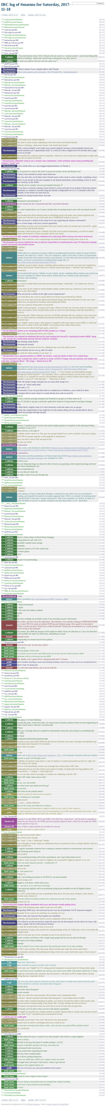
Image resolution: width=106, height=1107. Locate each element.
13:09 (101, 475)
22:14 (101, 848)
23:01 (102, 1034)
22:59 (101, 1017)
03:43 (102, 64)
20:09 (101, 743)
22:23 (101, 916)
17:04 (101, 633)
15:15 (102, 529)
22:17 (101, 885)
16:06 (102, 575)
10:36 (101, 204)
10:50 (101, 236)
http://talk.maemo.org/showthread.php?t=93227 (69, 450)
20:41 (101, 805)
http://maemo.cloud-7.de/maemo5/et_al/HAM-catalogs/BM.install (60, 369)
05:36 (102, 98)
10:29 (101, 171)
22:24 (101, 927)
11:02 (101, 297)
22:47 (101, 982)
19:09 (102, 704)
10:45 (101, 216)
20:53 (101, 808)
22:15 (101, 857)
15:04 (102, 521)
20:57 (101, 826)
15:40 (102, 565)
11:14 (101, 331)
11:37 (101, 390)
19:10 (102, 707)
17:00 (101, 619)
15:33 (101, 537)
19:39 (101, 724)
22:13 (101, 844)
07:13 (102, 121)
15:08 (102, 527)
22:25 (101, 931)
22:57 (101, 1002)
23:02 (101, 1051)
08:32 (102, 124)
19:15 (102, 712)
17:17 (101, 662)
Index (23, 15)
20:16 (101, 774)
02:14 (102, 45)
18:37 (102, 696)
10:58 (101, 281)
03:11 (101, 57)
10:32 (101, 195)
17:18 (101, 668)
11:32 (101, 364)
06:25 (102, 116)
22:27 (101, 938)
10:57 (101, 266)
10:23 (101, 145)
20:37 (101, 800)
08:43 (102, 126)
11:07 (101, 317)
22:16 (101, 877)
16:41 (102, 588)
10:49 (101, 232)
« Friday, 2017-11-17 (9, 15)
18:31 (102, 691)
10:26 (101, 162)
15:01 (102, 516)
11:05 (101, 310)
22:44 (102, 979)
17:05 (101, 637)
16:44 (102, 591)
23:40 (102, 1093)
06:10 (102, 111)
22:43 (101, 971)
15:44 (102, 568)
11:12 (101, 328)
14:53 (102, 511)
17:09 (102, 642)
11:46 (102, 415)
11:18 (101, 356)
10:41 (101, 209)
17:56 (102, 686)
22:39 (101, 965)
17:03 (101, 625)
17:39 (102, 678)
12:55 (101, 461)
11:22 (101, 360)
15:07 (102, 524)
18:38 (102, 699)
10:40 (101, 207)
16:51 (102, 593)
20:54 (101, 812)
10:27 (101, 166)
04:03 (102, 77)
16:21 (102, 581)
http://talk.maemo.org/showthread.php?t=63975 (49, 367)
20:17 (101, 780)
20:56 (102, 816)
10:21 (101, 139)
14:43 (102, 503)
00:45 (102, 22)
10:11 (102, 137)
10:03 (102, 134)
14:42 (101, 488)
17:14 (101, 648)
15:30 (102, 532)
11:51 (102, 420)
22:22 (101, 907)
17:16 (101, 659)
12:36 (101, 433)
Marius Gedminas (34, 1104)
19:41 (101, 732)
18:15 (102, 689)
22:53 (101, 992)
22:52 (101, 987)
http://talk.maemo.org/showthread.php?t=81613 (36, 262)
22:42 (101, 968)
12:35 (101, 427)
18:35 (102, 694)
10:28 (102, 169)
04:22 (102, 90)
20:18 (101, 785)
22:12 (101, 840)
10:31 (101, 185)
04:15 (102, 85)
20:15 (101, 770)
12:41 (101, 439)
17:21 (102, 670)
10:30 (101, 177)
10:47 (101, 223)
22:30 (101, 953)
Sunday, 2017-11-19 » (37, 15)
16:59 (101, 604)
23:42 (102, 1095)
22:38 (101, 962)
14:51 (102, 509)
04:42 (102, 93)
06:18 (102, 113)
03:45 (102, 66)
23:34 (102, 1090)
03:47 (101, 69)
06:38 (102, 119)
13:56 (102, 480)
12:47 (101, 445)
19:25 (102, 717)
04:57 (102, 95)
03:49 (101, 72)
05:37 (102, 101)
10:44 (101, 212)
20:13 (101, 762)
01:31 (102, 40)
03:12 (101, 61)
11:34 (101, 382)
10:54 (101, 247)
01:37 (102, 43)
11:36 (101, 385)
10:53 (101, 243)
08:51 (102, 129)
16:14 (102, 578)
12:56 (101, 465)
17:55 (102, 683)
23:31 (101, 1084)
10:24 (101, 150)
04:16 (102, 88)
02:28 (102, 53)
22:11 (101, 835)
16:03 (102, 573)
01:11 (102, 27)
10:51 (101, 239)
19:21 (102, 714)
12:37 (101, 436)
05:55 (102, 103)
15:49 (102, 570)
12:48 (101, 453)
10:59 (101, 290)
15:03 (102, 519)
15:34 (101, 548)
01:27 (102, 32)
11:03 (101, 301)
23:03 (101, 1056)
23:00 (101, 1023)
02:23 (102, 51)
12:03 (102, 423)
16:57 (102, 602)
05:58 (102, 108)
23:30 (102, 1079)
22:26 (101, 935)
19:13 (102, 709)
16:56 (101, 596)
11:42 (101, 398)
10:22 (101, 142)
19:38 (101, 720)
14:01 (102, 483)
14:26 (102, 485)
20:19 (101, 797)
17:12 (101, 645)
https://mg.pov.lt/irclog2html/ (58, 1104)
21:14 (102, 832)
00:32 (102, 19)
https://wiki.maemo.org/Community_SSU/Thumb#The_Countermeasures (47, 72)
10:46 (101, 220)
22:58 (101, 1009)
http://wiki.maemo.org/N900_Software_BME (49, 599)
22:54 (101, 998)
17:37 (102, 673)
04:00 (102, 75)
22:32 (102, 957)
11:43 (101, 404)
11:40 (102, 396)
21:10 (101, 829)
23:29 (101, 1068)
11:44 (101, 411)
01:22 (102, 30)
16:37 (102, 586)
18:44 (102, 702)
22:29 (101, 949)
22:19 (101, 902)
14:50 (102, 506)
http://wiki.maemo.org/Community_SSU (44, 755)
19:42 (101, 736)
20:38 (101, 803)
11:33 (101, 375)
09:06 (102, 132)
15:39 (102, 557)
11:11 (101, 324)
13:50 (102, 477)
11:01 (101, 294)
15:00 (102, 514)
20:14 (101, 766)
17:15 (101, 653)
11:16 (101, 350)
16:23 (102, 583)
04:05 (102, 80)
